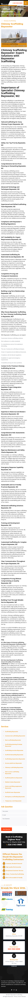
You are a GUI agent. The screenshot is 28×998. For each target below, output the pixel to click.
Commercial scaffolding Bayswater (15, 736)
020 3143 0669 (17, 3)
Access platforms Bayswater (13, 763)
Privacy (16, 996)
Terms (19, 996)
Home (2, 14)
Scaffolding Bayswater (11, 731)
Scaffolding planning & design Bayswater (13, 745)
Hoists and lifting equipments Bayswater (13, 787)
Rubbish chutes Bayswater (12, 782)
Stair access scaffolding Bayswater (12, 772)
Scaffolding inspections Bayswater (15, 759)
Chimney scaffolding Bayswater (14, 767)
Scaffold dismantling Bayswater (14, 754)
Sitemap (24, 996)
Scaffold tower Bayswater (12, 792)
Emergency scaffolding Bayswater (15, 796)
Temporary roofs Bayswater (13, 801)
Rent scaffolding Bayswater (13, 740)
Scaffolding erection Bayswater (14, 750)
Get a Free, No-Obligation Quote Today (14, 841)
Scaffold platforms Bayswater (13, 777)
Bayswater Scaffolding (16, 994)
